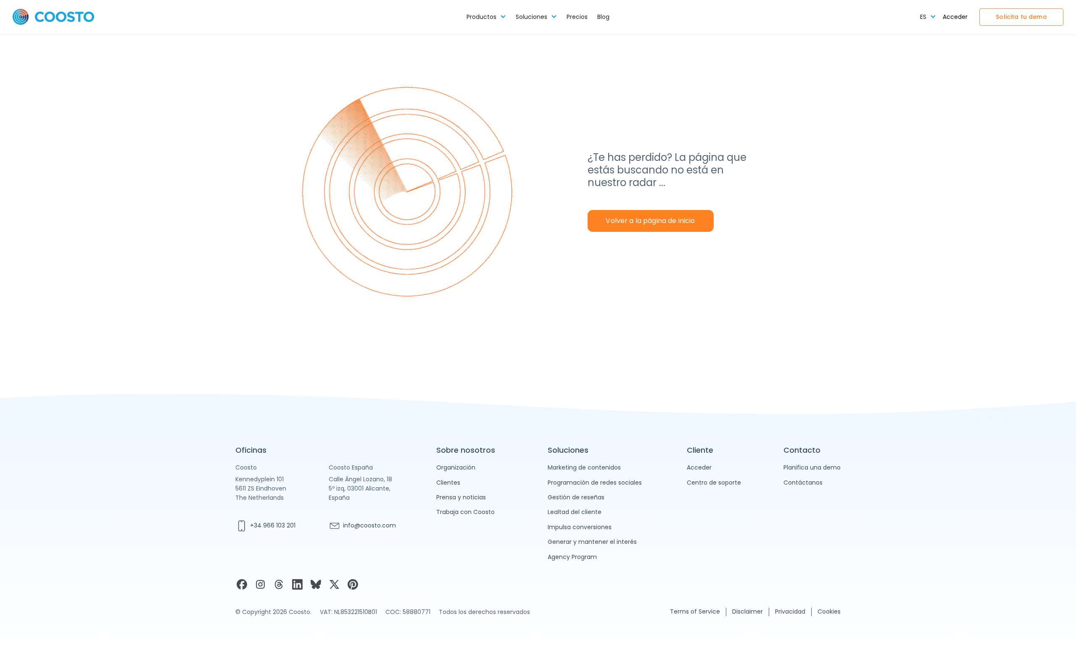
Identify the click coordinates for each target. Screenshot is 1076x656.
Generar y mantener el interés (592, 542)
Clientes (448, 482)
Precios (577, 17)
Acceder (955, 17)
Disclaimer (747, 611)
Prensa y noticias (461, 497)
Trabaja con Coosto (465, 512)
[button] (486, 17)
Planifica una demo (812, 467)
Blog (603, 17)
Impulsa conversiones (580, 527)
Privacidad (790, 611)
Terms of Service (695, 611)
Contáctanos (803, 482)
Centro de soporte (714, 482)
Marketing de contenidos (584, 467)
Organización (455, 467)
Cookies (829, 611)
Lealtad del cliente (574, 512)
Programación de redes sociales (595, 482)
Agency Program (572, 557)
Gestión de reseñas (576, 497)
